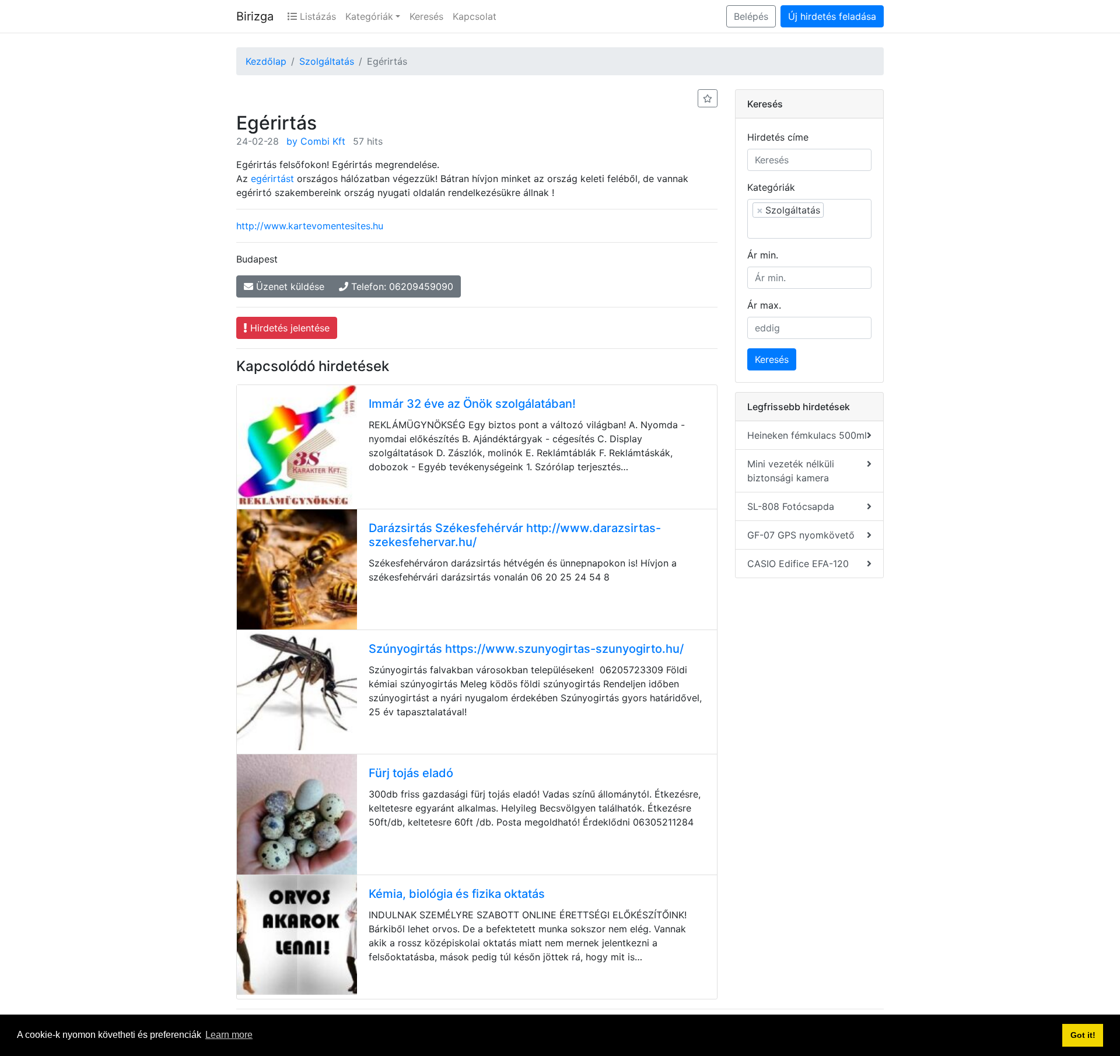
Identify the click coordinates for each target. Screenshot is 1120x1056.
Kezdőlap (266, 61)
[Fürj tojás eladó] (297, 814)
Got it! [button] (1083, 1035)
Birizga (255, 16)
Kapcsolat (474, 16)
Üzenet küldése (288, 286)
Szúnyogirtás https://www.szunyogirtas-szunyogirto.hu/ (526, 649)
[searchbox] (809, 228)
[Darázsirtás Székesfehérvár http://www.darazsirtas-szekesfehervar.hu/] (297, 569)
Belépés (751, 16)
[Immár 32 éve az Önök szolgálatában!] (297, 445)
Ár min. (762, 255)
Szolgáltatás (326, 61)
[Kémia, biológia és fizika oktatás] (297, 935)
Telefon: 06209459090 (400, 286)
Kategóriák (771, 187)
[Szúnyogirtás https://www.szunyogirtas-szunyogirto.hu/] (297, 690)
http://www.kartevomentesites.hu (309, 226)
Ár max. (764, 305)
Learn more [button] (229, 1035)
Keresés (426, 16)
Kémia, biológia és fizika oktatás (457, 894)
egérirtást (272, 178)
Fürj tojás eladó (411, 773)
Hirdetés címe (777, 137)
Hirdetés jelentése (288, 328)
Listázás (316, 16)
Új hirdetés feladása (832, 16)
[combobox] (809, 219)
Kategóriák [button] (369, 16)
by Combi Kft (315, 141)
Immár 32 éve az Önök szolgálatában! (472, 404)
